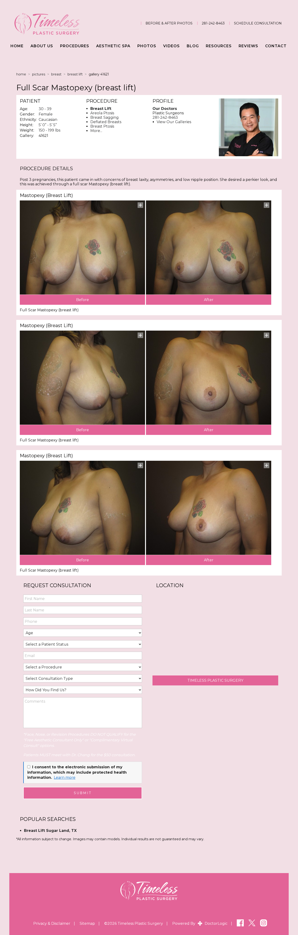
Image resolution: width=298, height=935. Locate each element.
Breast (56, 74)
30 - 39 (45, 109)
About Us (41, 46)
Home (17, 46)
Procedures (74, 46)
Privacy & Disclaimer (51, 923)
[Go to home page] (54, 23)
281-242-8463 (213, 23)
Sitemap (87, 923)
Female (46, 114)
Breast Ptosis (102, 126)
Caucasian (48, 119)
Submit (83, 793)
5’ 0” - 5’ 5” (48, 125)
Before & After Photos (169, 23)
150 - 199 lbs (49, 130)
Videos (171, 46)
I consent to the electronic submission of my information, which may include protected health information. (77, 772)
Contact (276, 46)
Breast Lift (75, 74)
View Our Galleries (174, 122)
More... (96, 131)
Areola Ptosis (102, 113)
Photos (146, 46)
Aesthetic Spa (113, 46)
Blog (193, 46)
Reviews (248, 46)
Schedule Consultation (258, 23)
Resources (219, 46)
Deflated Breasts (105, 122)
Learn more (64, 777)
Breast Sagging (104, 117)
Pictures (38, 74)
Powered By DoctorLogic (199, 923)
